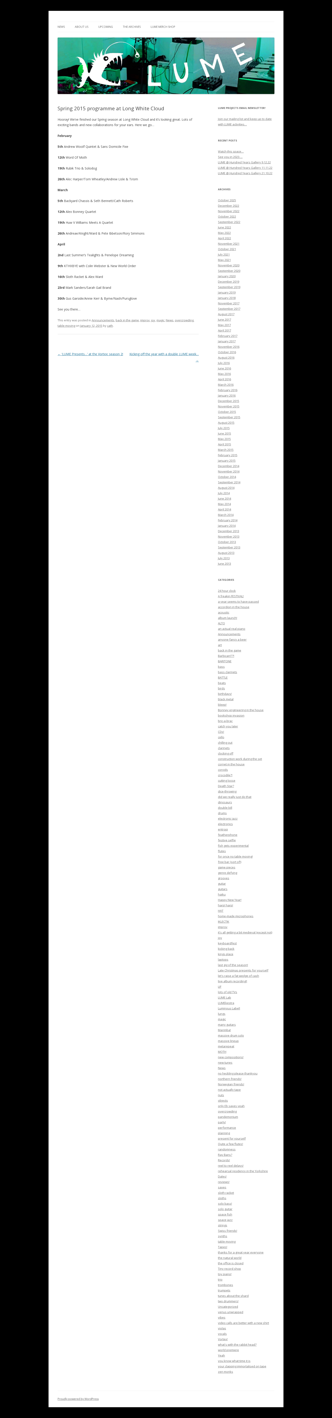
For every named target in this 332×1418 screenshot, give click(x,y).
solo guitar (225, 1209)
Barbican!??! (226, 656)
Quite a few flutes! (230, 1144)
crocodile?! (225, 775)
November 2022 (228, 211)
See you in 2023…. (230, 157)
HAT (220, 911)
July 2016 (224, 363)
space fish (225, 1214)
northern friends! (229, 1079)
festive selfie (227, 840)
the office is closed (230, 1263)
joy (153, 320)
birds (221, 688)
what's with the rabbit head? (237, 1345)
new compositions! (230, 1057)
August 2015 (226, 423)
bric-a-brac (225, 721)
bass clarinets (227, 672)
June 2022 (224, 227)
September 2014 (229, 482)
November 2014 (228, 471)
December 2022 (228, 206)
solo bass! (225, 1204)
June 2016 (224, 368)
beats (222, 683)
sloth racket (226, 1193)
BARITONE (224, 661)
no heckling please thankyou (237, 1073)
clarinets (224, 748)
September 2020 (229, 271)
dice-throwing (227, 791)
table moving (66, 326)
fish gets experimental (233, 846)
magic (160, 320)
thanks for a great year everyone (241, 1252)
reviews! (223, 1182)
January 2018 (227, 298)
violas (222, 1328)
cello (221, 737)
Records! (224, 1160)
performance (227, 1128)
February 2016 (227, 390)
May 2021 (224, 260)
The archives (132, 27)
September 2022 (229, 222)
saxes (222, 1187)
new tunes (225, 1063)
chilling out (225, 743)
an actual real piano (231, 629)
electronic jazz (228, 818)
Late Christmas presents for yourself (243, 970)
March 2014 (226, 515)
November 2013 (228, 536)
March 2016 (226, 385)
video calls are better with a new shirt (243, 1323)
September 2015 (229, 417)
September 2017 (229, 309)
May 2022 (224, 233)
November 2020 (228, 265)
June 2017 (224, 319)
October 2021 (227, 249)
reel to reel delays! (230, 1166)
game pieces (226, 867)
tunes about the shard (233, 1296)
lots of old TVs (227, 992)
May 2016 (224, 374)
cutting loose (226, 780)
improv (145, 320)
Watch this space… (231, 151)
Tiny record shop (229, 1269)
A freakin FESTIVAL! (231, 596)
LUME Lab (224, 997)
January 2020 (227, 276)
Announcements (103, 320)
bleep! (222, 705)
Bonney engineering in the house (241, 710)
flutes (222, 851)
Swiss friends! (227, 1231)
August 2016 (226, 357)
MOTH (222, 1052)
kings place (225, 954)
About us (81, 27)
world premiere (228, 1350)
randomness (227, 1149)
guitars (222, 889)
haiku (222, 894)
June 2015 (224, 433)
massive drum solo (231, 1035)
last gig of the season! (233, 965)
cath (110, 326)
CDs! (221, 732)
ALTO (221, 623)
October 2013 (227, 542)
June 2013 (224, 564)
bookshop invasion (231, 715)
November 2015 (228, 406)
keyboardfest (227, 943)
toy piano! (224, 1274)
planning (224, 1133)
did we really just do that (234, 797)
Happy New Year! (229, 900)
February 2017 (227, 336)
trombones (225, 1285)
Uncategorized (228, 1307)
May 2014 (224, 504)
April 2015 (224, 444)
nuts (221, 1095)
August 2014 (226, 488)
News (61, 27)
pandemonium (228, 1117)
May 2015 (224, 439)
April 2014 (224, 509)
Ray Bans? (225, 1155)
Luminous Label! (229, 1008)
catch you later (228, 726)
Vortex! (223, 1339)
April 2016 (224, 379)
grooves (223, 878)
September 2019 (229, 287)
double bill (225, 808)
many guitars (227, 1025)
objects (223, 1100)
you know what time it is (234, 1361)
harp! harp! (225, 905)
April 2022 (224, 238)
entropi (223, 829)
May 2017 (224, 325)
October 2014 (227, 477)
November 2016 (228, 347)
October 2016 (227, 352)
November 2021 (228, 244)
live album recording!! (232, 981)
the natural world (229, 1258)
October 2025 (227, 200)
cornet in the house (231, 764)
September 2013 (229, 547)
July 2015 (224, 428)
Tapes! (222, 1247)
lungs (221, 1014)
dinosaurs (225, 802)
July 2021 (224, 254)
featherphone (227, 835)
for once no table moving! (235, 856)
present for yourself (232, 1138)
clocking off (225, 753)
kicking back (226, 949)
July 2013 (224, 558)
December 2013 (228, 531)
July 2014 (224, 493)
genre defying (227, 873)
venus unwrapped (230, 1312)
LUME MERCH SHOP (163, 27)
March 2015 (226, 450)
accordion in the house (233, 607)
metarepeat (226, 1046)
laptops (223, 959)
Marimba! (224, 1030)
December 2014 (228, 466)
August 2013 (226, 553)
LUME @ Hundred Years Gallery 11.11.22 (245, 168)
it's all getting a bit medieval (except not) (245, 932)
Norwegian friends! (231, 1084)
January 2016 (227, 395)
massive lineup (228, 1041)
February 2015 (227, 455)
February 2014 (227, 520)
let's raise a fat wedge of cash (238, 976)
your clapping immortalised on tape (242, 1366)
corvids (223, 770)
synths (222, 1236)
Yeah (221, 1355)
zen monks (225, 1372)
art (220, 645)
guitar (222, 884)
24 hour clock (227, 591)
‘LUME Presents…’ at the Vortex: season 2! (90, 354)
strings (222, 1225)
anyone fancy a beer (232, 639)
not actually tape (229, 1090)
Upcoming (105, 27)
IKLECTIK (223, 921)
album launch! (227, 618)
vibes (221, 1317)
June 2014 (224, 498)
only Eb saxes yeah (231, 1106)
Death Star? (226, 786)
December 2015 (228, 401)
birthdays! (225, 694)
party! (222, 1122)
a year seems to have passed (238, 602)
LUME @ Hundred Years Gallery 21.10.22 (245, 173)
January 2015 (227, 461)
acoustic (223, 612)
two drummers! (228, 1301)
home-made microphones (235, 916)
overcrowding (184, 320)
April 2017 (224, 330)
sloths (222, 1198)
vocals (222, 1334)
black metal (226, 699)
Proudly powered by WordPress (78, 1399)
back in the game (127, 320)
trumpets (224, 1290)
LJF (219, 987)
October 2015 (227, 412)
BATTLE (223, 677)
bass (221, 667)
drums (222, 813)
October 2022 (227, 216)
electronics (225, 824)
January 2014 (227, 526)
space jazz (225, 1220)
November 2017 (228, 303)
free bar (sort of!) (229, 862)
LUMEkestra (226, 1003)
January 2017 (227, 341)
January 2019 (227, 292)
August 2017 (226, 314)
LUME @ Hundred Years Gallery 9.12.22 (244, 162)
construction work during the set (240, 759)
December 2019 (228, 282)
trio (220, 1279)
